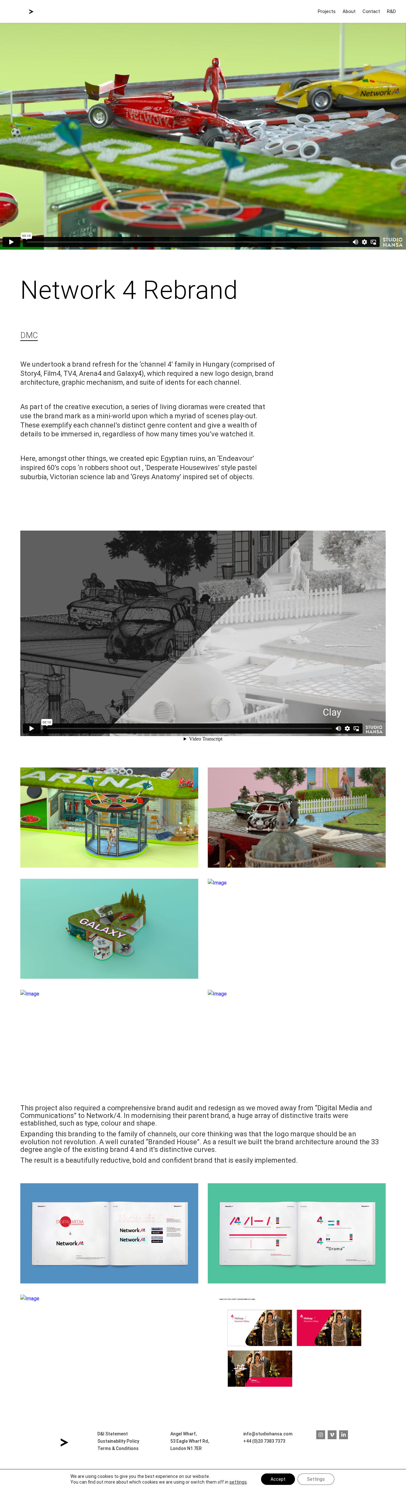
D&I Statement (112, 1433)
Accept (278, 1479)
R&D (391, 11)
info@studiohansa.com (267, 1433)
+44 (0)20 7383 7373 (264, 1441)
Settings (316, 1479)
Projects (327, 11)
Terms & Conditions (118, 1448)
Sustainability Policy (118, 1441)
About (349, 11)
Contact (371, 11)
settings (238, 1482)
